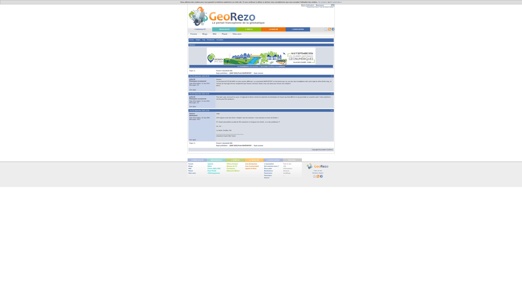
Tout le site (287, 164)
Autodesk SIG (227, 70)
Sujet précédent (221, 73)
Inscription (219, 40)
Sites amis (237, 34)
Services (286, 171)
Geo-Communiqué (252, 166)
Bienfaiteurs (268, 171)
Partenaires (268, 173)
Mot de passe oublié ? (327, 7)
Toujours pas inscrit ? (313, 7)
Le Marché (273, 29)
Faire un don (318, 170)
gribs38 (192, 79)
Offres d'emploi (232, 164)
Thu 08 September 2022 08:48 (199, 76)
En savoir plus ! (335, 2)
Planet (224, 34)
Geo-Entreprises (251, 164)
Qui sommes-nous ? (271, 166)
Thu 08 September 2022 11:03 (199, 94)
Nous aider (268, 168)
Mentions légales (317, 173)
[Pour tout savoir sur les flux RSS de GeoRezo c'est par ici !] (329, 30)
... (284, 175)
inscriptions (244, 66)
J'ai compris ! (322, 2)
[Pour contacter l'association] (325, 30)
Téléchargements (214, 173)
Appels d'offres (250, 168)
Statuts (266, 178)
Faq (203, 40)
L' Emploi (249, 29)
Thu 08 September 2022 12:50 (199, 110)
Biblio (210, 166)
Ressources (224, 29)
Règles (198, 40)
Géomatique (287, 168)
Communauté (200, 29)
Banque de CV (232, 166)
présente (282, 66)
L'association (269, 164)
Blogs (204, 34)
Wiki (214, 34)
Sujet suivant (258, 73)
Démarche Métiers (233, 171)
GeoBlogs (286, 173)
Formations (231, 168)
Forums (193, 34)
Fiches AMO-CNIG (214, 168)
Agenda (210, 164)
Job (284, 166)
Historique (268, 175)
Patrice (192, 114)
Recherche (210, 40)
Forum (191, 40)
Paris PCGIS (212, 171)
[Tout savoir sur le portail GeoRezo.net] (333, 30)
